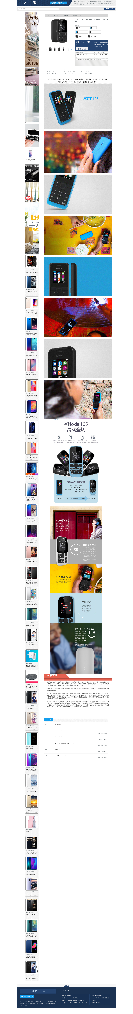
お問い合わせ (109, 8)
